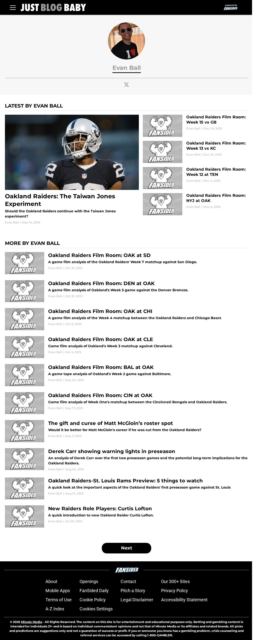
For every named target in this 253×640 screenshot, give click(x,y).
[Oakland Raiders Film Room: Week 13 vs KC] (195, 152)
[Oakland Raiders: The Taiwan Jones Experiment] (72, 170)
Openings (89, 581)
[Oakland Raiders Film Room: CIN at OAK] (126, 403)
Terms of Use (58, 599)
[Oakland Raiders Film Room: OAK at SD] (126, 263)
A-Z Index (54, 608)
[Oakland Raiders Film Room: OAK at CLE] (126, 347)
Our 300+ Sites (175, 581)
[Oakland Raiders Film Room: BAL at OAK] (126, 375)
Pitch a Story (133, 590)
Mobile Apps (57, 590)
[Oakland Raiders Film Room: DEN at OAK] (126, 291)
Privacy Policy (174, 590)
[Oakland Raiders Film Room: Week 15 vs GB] (195, 126)
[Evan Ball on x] (126, 84)
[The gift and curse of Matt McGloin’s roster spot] (126, 431)
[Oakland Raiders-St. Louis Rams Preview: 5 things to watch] (126, 488)
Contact (128, 581)
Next (126, 548)
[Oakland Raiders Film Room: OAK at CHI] (126, 319)
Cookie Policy (93, 599)
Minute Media (31, 622)
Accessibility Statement (184, 599)
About (51, 581)
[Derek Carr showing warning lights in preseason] (126, 460)
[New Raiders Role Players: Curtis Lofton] (126, 516)
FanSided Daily (94, 590)
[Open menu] (13, 7)
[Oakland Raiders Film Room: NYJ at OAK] (195, 204)
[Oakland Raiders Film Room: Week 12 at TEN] (195, 178)
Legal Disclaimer (137, 599)
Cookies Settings (96, 608)
